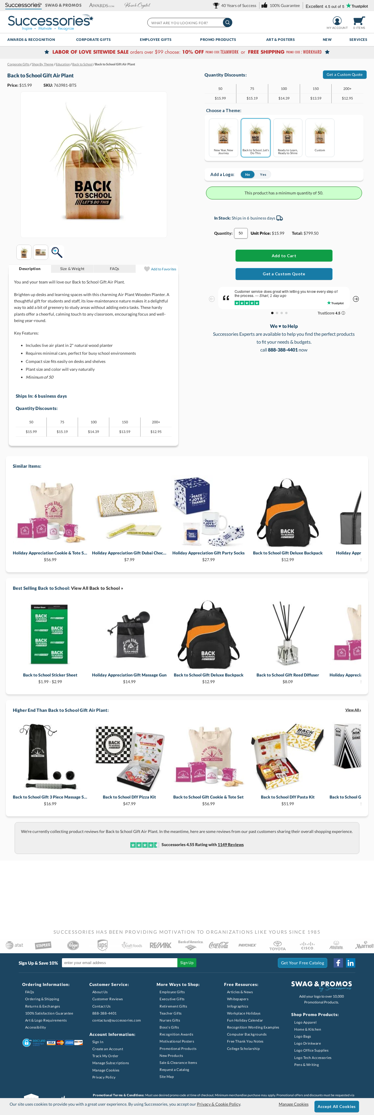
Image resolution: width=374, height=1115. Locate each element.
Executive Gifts (172, 999)
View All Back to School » (97, 588)
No (247, 174)
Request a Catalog (174, 1069)
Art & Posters (280, 39)
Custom (320, 150)
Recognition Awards (176, 1034)
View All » (353, 710)
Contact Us (101, 1006)
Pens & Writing (306, 1064)
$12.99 (288, 556)
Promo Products (218, 39)
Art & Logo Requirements (46, 1020)
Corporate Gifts (93, 39)
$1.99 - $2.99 (50, 678)
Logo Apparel (305, 1022)
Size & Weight (72, 268)
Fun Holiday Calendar (245, 1020)
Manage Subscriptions (110, 1063)
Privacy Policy (104, 1077)
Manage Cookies (106, 1070)
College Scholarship (243, 1048)
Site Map (167, 1076)
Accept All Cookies (337, 1106)
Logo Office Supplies (311, 1050)
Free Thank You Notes (245, 1041)
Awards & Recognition (31, 39)
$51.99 (288, 800)
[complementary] (187, 52)
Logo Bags (302, 1036)
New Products (171, 1055)
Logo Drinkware (307, 1043)
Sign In (98, 1042)
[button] (23, 5)
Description (30, 268)
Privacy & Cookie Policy (218, 1104)
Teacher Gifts (171, 1013)
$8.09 (288, 678)
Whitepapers (238, 999)
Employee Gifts (156, 39)
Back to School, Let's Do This (256, 151)
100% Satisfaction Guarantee (49, 1013)
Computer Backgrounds (247, 1034)
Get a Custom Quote (345, 74)
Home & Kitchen (307, 1029)
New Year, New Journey (223, 151)
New (327, 39)
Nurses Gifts (170, 1020)
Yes (263, 174)
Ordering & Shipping (42, 999)
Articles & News (240, 992)
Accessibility (35, 1027)
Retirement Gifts (173, 1006)
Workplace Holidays (244, 1013)
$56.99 (50, 556)
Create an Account (107, 1049)
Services (358, 39)
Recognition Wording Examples (253, 1027)
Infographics (237, 1006)
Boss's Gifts (169, 1027)
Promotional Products (178, 1048)
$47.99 (129, 800)
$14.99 (129, 678)
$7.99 (129, 556)
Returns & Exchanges (42, 1006)
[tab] (30, 269)
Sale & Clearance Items (178, 1062)
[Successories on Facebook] (338, 963)
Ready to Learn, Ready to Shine (288, 151)
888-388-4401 (104, 1013)
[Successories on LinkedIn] (350, 963)
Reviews (231, 844)
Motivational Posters (177, 1041)
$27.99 (208, 556)
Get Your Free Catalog (302, 962)
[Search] (227, 22)
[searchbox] (189, 22)
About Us (100, 992)
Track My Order (105, 1056)
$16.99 (50, 800)
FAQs (114, 268)
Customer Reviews (107, 999)
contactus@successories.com (116, 1020)
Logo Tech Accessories (313, 1057)
